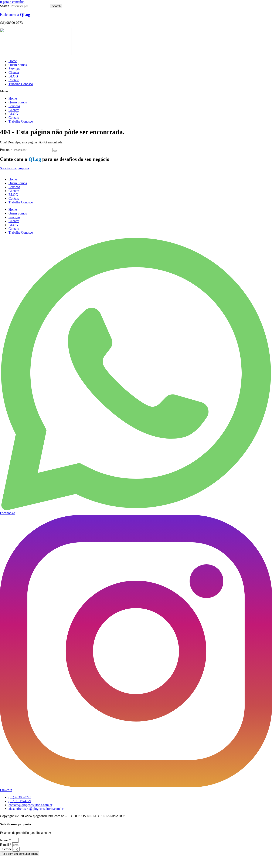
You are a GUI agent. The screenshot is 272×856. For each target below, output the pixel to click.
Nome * (5, 840)
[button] (136, 91)
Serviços (14, 68)
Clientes (13, 72)
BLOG (13, 76)
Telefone (6, 849)
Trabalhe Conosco (20, 84)
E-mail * (5, 844)
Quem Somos (17, 65)
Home (12, 61)
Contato (13, 80)
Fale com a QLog (15, 14)
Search (4, 6)
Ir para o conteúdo (12, 2)
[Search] (55, 150)
